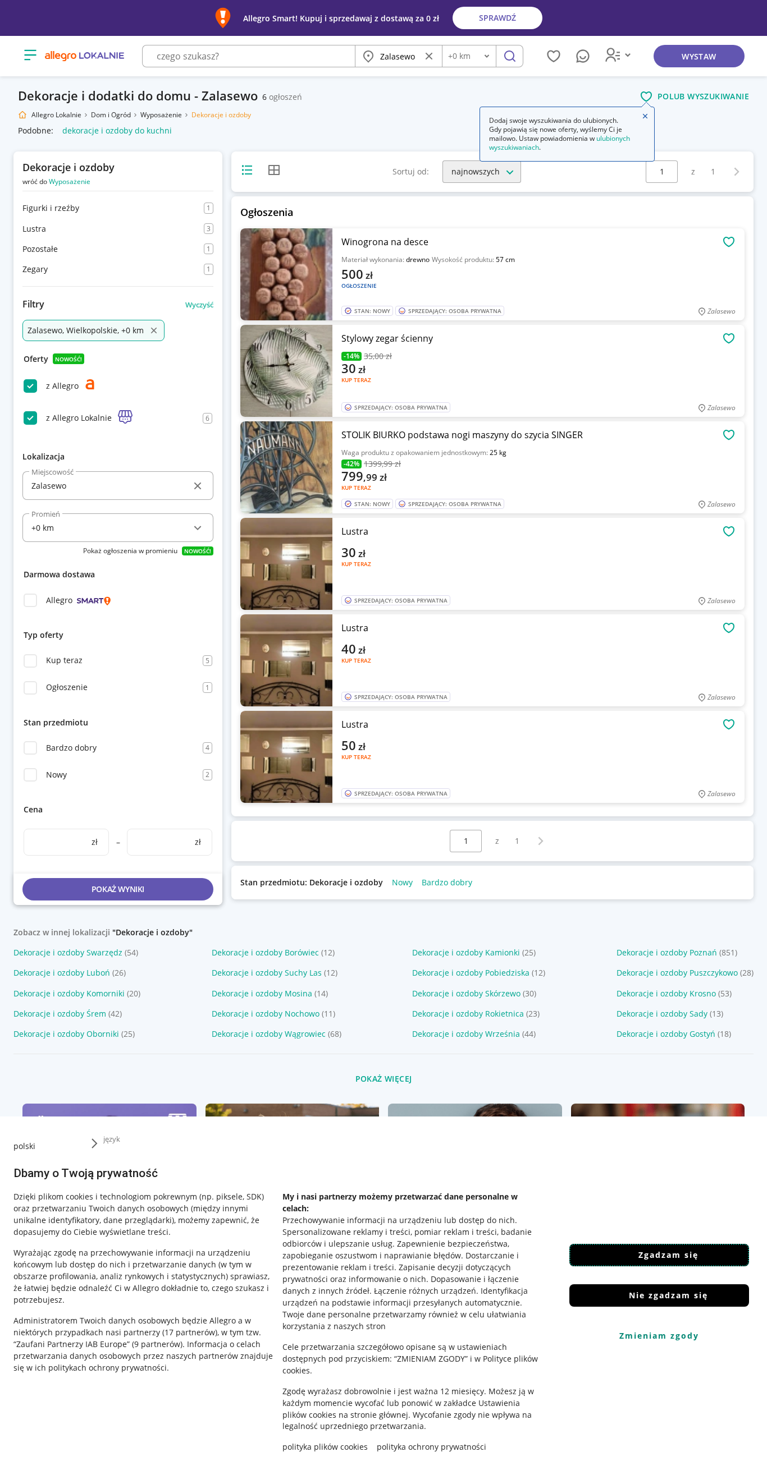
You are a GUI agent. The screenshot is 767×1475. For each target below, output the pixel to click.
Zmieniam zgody (659, 1335)
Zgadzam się (668, 1254)
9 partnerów (157, 1343)
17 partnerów (190, 1331)
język (111, 1138)
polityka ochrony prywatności (431, 1446)
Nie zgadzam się (668, 1295)
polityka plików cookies (325, 1446)
